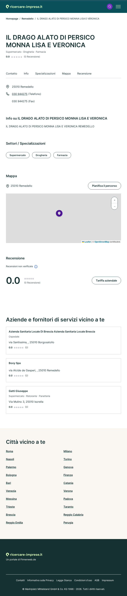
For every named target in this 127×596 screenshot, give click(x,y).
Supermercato (18, 155)
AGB (97, 580)
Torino (68, 459)
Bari (8, 483)
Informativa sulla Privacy (40, 580)
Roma (9, 451)
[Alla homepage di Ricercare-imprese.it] (24, 6)
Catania (68, 483)
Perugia (68, 522)
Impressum (108, 580)
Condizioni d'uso (83, 580)
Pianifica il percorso (104, 185)
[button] (109, 6)
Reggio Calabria (73, 514)
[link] (63, 340)
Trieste (10, 506)
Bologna (11, 475)
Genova (68, 467)
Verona (68, 490)
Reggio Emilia (14, 522)
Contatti (20, 580)
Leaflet (87, 241)
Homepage (12, 18)
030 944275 (19, 94)
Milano (68, 451)
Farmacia (62, 155)
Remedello (28, 18)
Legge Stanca (64, 580)
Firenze (68, 475)
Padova (68, 498)
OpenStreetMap (101, 241)
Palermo (11, 467)
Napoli (10, 459)
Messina (11, 498)
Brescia (10, 514)
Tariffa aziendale (106, 280)
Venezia (11, 490)
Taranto (68, 506)
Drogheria (41, 155)
